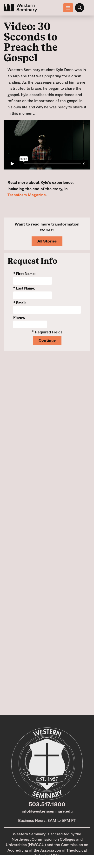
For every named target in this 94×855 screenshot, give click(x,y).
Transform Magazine (26, 195)
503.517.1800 (47, 804)
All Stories (47, 241)
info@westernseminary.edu (47, 811)
